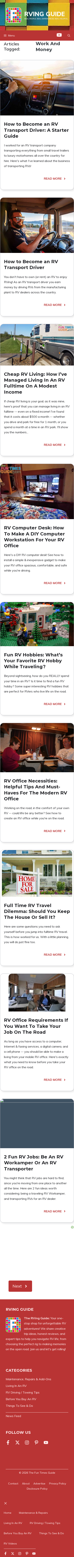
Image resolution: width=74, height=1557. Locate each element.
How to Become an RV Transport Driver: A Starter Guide (36, 130)
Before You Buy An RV (17, 1533)
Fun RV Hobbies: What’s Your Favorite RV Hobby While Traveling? (33, 660)
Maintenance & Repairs (33, 1512)
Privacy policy (57, 1483)
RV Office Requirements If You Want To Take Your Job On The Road (36, 1026)
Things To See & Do (51, 1533)
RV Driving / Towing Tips (45, 1523)
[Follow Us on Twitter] (17, 1442)
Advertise (39, 1483)
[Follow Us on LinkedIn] (36, 1442)
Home (7, 1512)
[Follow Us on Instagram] (27, 1442)
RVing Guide (44, 14)
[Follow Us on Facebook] (9, 1442)
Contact (13, 1483)
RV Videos (10, 1543)
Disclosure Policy (37, 1488)
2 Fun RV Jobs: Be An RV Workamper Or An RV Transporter (33, 1162)
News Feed (13, 1416)
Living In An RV (13, 1523)
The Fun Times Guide (42, 1472)
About (26, 1483)
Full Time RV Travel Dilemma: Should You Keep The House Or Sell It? (37, 911)
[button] (69, 35)
